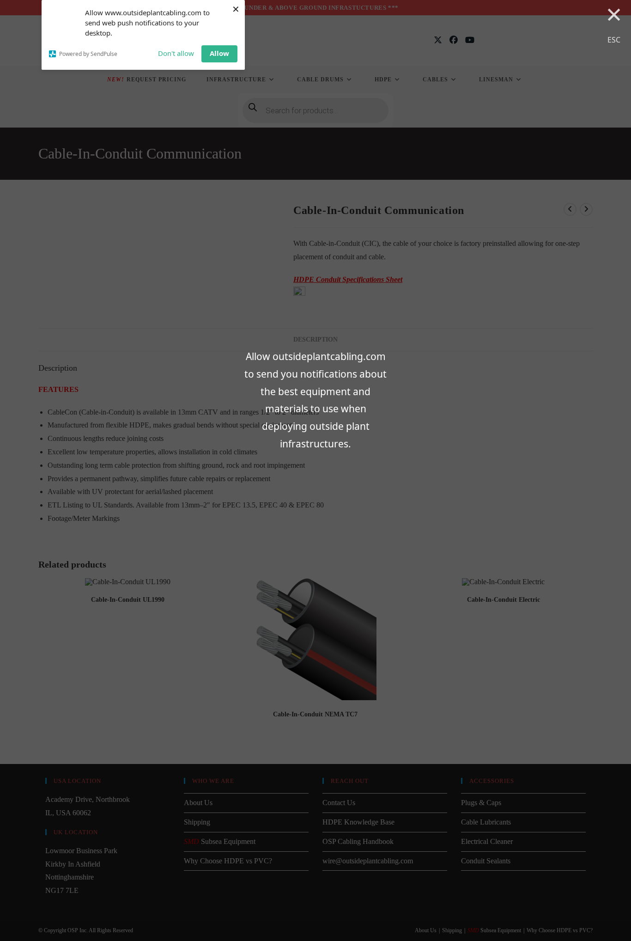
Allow (219, 53)
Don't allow (176, 53)
